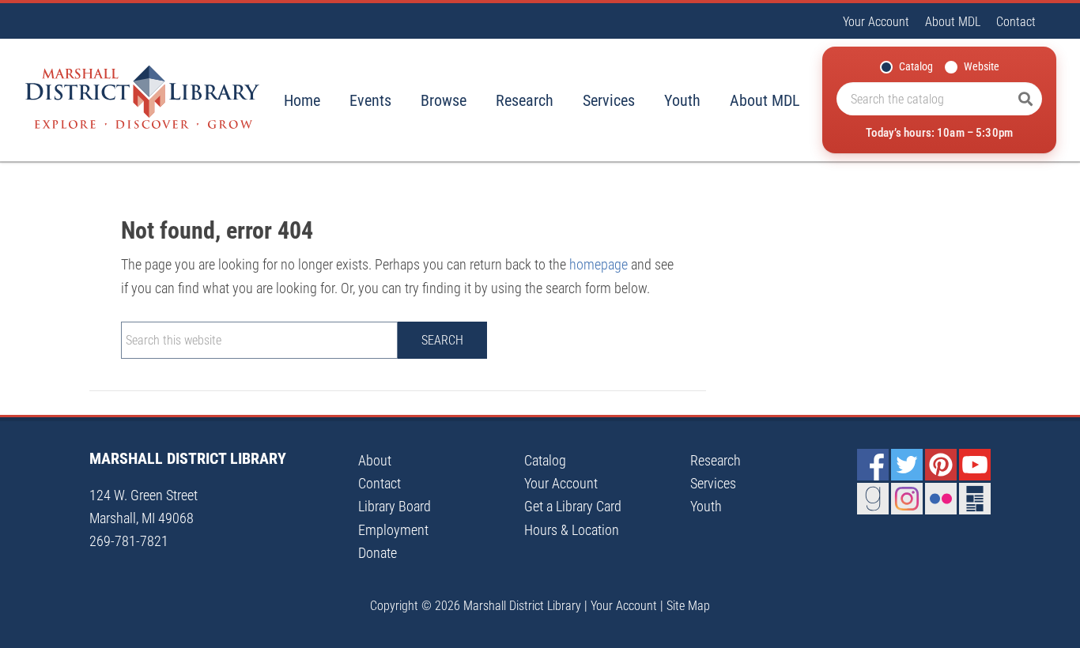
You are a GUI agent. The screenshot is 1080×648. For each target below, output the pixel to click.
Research (524, 100)
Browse (443, 100)
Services (609, 100)
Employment (393, 530)
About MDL (952, 21)
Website (981, 66)
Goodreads (873, 498)
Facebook (873, 464)
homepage (598, 264)
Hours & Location (571, 530)
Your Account (876, 21)
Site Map (688, 605)
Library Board (394, 506)
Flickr (941, 498)
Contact (1016, 21)
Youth (682, 100)
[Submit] (1025, 98)
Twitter (907, 464)
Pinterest (941, 464)
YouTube (975, 464)
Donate (377, 552)
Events (370, 100)
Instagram (907, 498)
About (374, 460)
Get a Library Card (572, 506)
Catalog (916, 66)
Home (302, 100)
